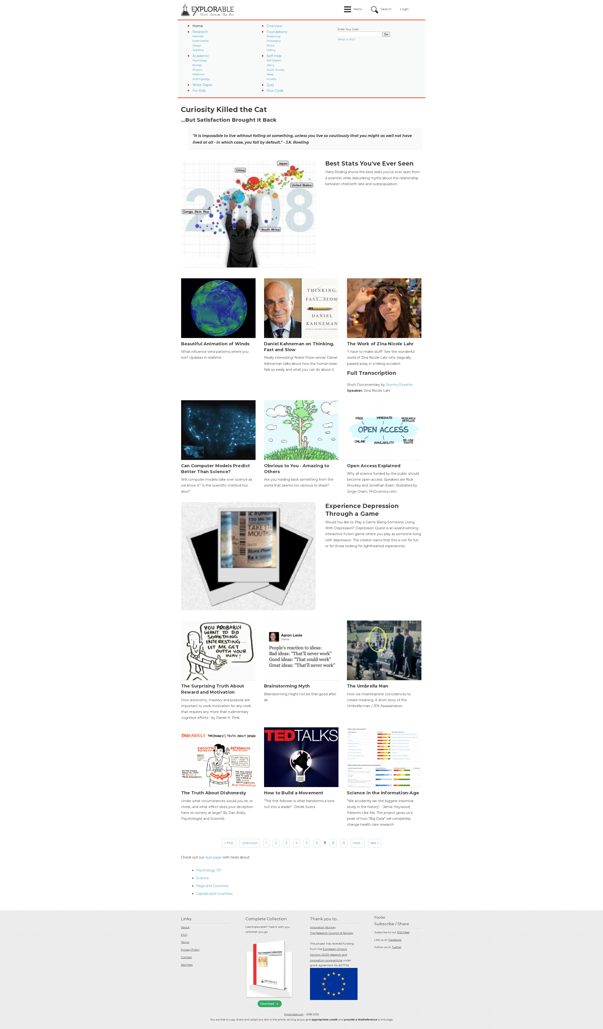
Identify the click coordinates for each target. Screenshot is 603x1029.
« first (228, 843)
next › (357, 843)
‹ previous (249, 843)
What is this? (346, 39)
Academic (200, 56)
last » (375, 843)
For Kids (199, 90)
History (271, 50)
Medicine (198, 74)
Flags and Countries (212, 886)
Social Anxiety (276, 69)
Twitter (396, 947)
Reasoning (273, 36)
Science (202, 878)
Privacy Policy (190, 949)
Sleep (270, 74)
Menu (358, 9)
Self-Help (274, 56)
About (185, 927)
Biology (197, 65)
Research (200, 32)
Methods (197, 36)
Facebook (394, 940)
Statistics (198, 50)
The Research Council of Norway (331, 933)
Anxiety (271, 79)
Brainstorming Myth (287, 686)
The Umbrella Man (367, 686)
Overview (274, 26)
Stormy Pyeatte (399, 385)
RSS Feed (403, 932)
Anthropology (201, 79)
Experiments (200, 40)
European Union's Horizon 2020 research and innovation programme (328, 954)
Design (196, 45)
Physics (197, 69)
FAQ (184, 935)
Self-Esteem (274, 60)
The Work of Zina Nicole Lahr (380, 343)
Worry (270, 65)
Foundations (277, 32)
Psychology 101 (208, 870)
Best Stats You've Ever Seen (369, 163)
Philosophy (274, 40)
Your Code (275, 90)
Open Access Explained (373, 465)
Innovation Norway (323, 927)
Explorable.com (294, 1014)
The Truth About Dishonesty (213, 793)
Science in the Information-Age (383, 793)
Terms (185, 942)
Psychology (199, 60)
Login (404, 9)
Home (197, 26)
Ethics (270, 45)
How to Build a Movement (293, 793)
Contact (186, 957)
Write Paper (202, 85)
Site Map (187, 965)
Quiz (270, 85)
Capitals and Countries (214, 894)
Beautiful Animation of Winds (215, 343)
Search (386, 9)
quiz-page (213, 857)
